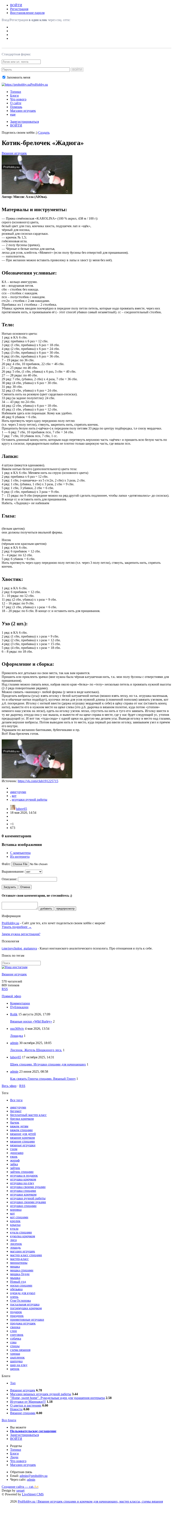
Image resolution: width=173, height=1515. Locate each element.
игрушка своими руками (28, 1187)
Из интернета (20, 856)
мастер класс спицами (26, 1255)
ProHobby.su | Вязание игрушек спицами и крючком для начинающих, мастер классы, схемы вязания (90, 1501)
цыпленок (17, 1357)
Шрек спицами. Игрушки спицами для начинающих (48, 1064)
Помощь (16, 107)
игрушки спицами (23, 1206)
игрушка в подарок (24, 1175)
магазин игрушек (22, 1251)
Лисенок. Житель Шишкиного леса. (36, 1050)
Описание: (9, 879)
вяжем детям (19, 1126)
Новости (16, 1409)
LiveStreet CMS (33, 1494)
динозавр (16, 1153)
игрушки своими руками (28, 1202)
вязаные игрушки (22, 1145)
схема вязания (20, 1350)
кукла (14, 1228)
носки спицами (21, 1285)
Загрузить (9, 887)
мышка (15, 1278)
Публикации (19, 1007)
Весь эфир (9, 1086)
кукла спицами (21, 1232)
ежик (14, 1156)
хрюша (15, 1353)
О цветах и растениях (25, 1405)
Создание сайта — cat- (20, 1486)
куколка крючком (22, 1236)
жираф (15, 1160)
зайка (14, 1164)
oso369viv (17, 1028)
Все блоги (9, 1420)
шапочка (16, 1361)
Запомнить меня (18, 77)
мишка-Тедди (20, 1274)
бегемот (16, 1111)
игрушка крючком (23, 1179)
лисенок (16, 1244)
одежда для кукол (22, 1293)
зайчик (15, 1168)
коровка (16, 1209)
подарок (16, 1312)
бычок (14, 1122)
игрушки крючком (23, 1194)
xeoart (20, 1490)
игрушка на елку (22, 1183)
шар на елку (18, 1365)
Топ (13, 1383)
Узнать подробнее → (17, 927)
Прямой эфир (11, 996)
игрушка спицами (23, 1190)
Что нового (18, 99)
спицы (15, 1346)
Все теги (16, 1100)
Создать (44, 132)
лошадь (15, 1247)
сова (13, 1342)
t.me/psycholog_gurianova (19, 948)
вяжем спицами (21, 1130)
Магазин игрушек (23, 110)
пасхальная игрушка (24, 1304)
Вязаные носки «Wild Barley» (31, 1021)
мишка (15, 1266)
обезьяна (16, 1289)
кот (14, 796)
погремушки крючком (26, 1308)
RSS (5, 989)
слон (13, 1331)
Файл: (6, 864)
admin (14, 1043)
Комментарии (20, 1003)
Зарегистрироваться (24, 121)
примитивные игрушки (27, 1319)
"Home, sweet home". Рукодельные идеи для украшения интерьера (57, 1398)
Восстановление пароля (27, 13)
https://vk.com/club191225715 (38, 781)
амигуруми (18, 792)
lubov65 (21, 809)
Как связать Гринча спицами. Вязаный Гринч (43, 1078)
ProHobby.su (10, 923)
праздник (17, 1316)
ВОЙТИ (16, 5)
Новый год (18, 1281)
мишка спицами (21, 1270)
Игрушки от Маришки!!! (28, 1401)
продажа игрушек (23, 1323)
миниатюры (18, 1262)
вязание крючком (22, 1137)
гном (13, 1149)
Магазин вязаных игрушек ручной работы (40, 1394)
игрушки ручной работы (29, 799)
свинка (15, 1327)
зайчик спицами (22, 1172)
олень (14, 1297)
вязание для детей (23, 1134)
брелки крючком (22, 1118)
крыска (15, 1225)
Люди (14, 1457)
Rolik (14, 1014)
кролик (15, 1221)
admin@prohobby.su (33, 1476)
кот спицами (19, 1217)
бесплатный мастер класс (28, 1115)
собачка (15, 1338)
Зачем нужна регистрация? (21, 934)
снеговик (16, 1334)
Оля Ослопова (20, 1300)
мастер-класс (19, 1259)
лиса (13, 1240)
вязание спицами (22, 1141)
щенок (14, 1369)
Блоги (14, 95)
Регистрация (19, 9)
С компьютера (20, 853)
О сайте (15, 103)
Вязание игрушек (14, 153)
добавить (46, 908)
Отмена (25, 887)
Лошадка (16, 1036)
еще (13, 114)
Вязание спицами (22, 1413)
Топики (15, 91)
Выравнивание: (13, 871)
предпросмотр (65, 908)
